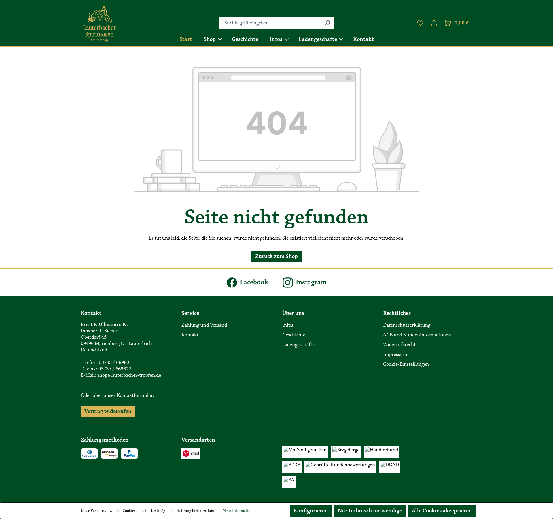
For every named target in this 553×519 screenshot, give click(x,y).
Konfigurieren (310, 511)
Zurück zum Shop (276, 257)
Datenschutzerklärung (406, 325)
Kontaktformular (135, 395)
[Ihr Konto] (434, 23)
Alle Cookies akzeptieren (442, 511)
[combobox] (270, 23)
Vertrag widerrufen (108, 411)
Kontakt (189, 335)
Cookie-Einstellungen (406, 364)
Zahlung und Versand (204, 325)
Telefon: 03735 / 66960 (105, 362)
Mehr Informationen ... (241, 511)
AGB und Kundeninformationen (417, 335)
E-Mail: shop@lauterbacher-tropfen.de (121, 375)
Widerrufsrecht (399, 345)
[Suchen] (327, 23)
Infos (287, 325)
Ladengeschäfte (298, 345)
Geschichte (293, 335)
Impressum (395, 354)
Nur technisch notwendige (370, 511)
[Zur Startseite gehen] (100, 22)
